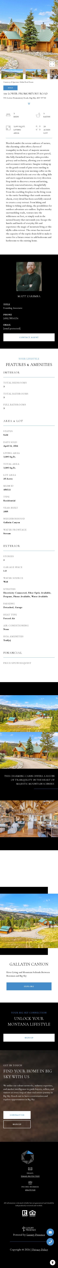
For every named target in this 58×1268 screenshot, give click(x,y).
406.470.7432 (30, 1190)
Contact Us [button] (17, 1115)
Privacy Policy (40, 1249)
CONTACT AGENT (29, 337)
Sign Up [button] (29, 1037)
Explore (29, 986)
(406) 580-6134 (10, 318)
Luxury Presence (36, 1234)
